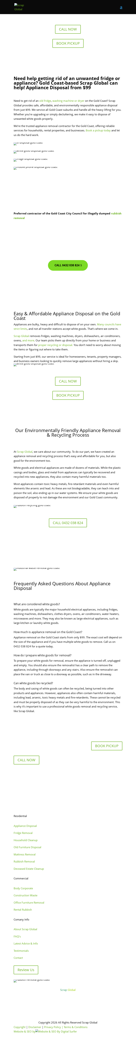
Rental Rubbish (23, 909)
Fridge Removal (23, 833)
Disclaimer (34, 1027)
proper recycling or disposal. (55, 345)
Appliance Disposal (25, 826)
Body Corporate (23, 888)
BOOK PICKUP (68, 43)
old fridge (45, 100)
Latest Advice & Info (26, 943)
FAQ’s (17, 936)
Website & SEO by (24, 1031)
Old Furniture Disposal (27, 847)
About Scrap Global (25, 929)
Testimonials (21, 950)
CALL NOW (68, 29)
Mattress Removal (25, 854)
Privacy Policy (52, 1027)
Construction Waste (25, 895)
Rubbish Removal (24, 861)
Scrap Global (21, 336)
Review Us (26, 969)
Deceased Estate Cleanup (29, 868)
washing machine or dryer (68, 100)
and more (28, 340)
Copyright (20, 1027)
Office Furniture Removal (29, 902)
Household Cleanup (26, 840)
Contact (18, 957)
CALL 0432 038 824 (67, 265)
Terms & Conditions (75, 1027)
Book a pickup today (98, 130)
